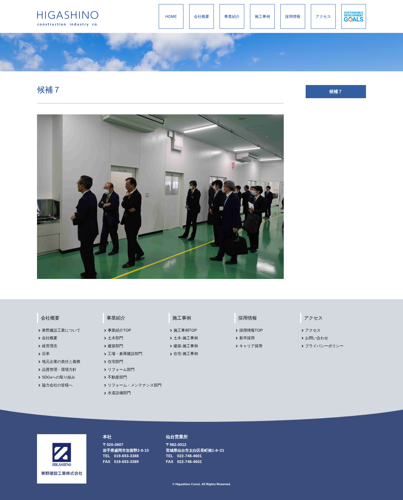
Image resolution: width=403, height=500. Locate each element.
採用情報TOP (251, 330)
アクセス (323, 16)
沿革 (46, 354)
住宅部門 (115, 362)
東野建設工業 (72, 18)
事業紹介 (232, 16)
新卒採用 (247, 338)
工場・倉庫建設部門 (125, 354)
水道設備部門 (119, 393)
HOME (171, 16)
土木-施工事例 (186, 338)
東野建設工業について (61, 330)
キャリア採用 (250, 346)
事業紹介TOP (119, 330)
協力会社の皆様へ (57, 385)
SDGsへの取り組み (58, 377)
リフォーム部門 (121, 370)
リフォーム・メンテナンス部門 (134, 385)
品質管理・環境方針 (59, 370)
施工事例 (262, 16)
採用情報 (292, 16)
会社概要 (201, 16)
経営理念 (49, 346)
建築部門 (115, 346)
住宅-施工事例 (186, 354)
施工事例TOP (185, 330)
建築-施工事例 (186, 346)
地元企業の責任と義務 (61, 362)
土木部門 (115, 338)
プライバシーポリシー (324, 346)
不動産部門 (117, 377)
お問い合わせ (316, 338)
